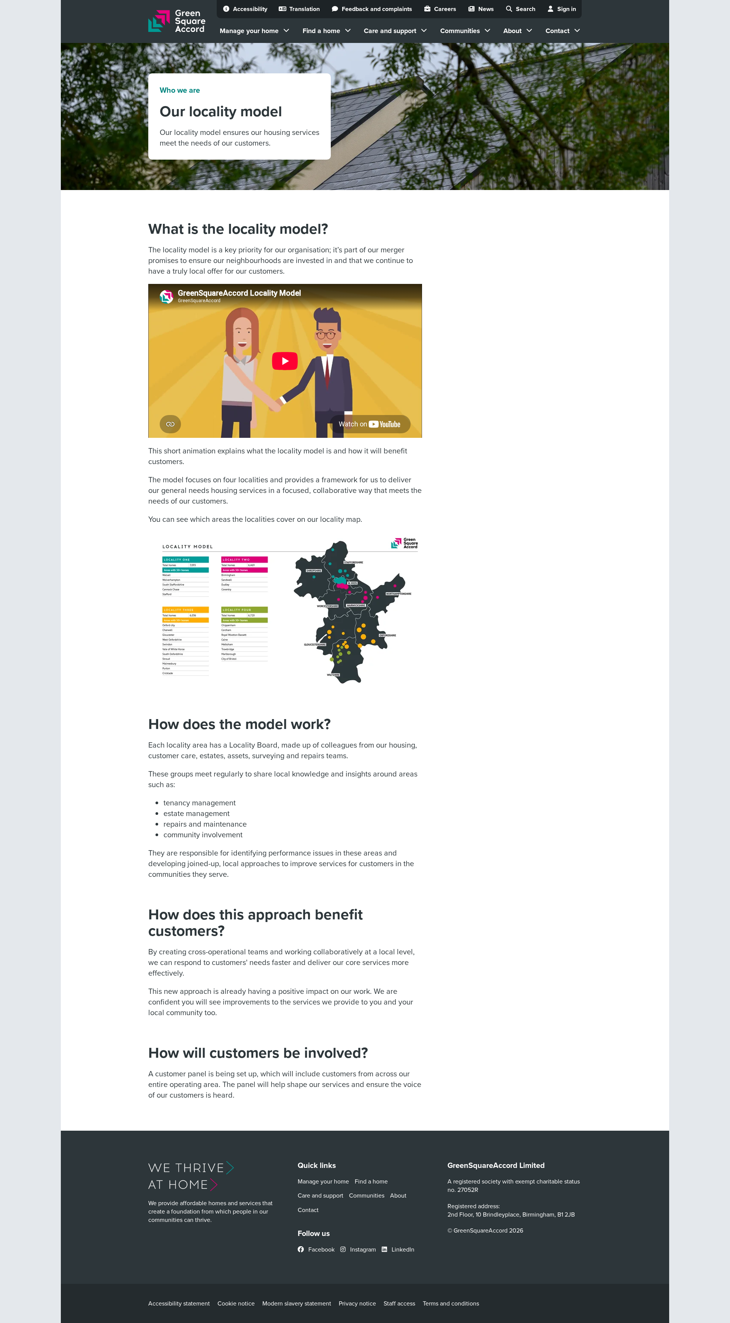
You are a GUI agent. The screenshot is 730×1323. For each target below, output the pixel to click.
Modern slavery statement (296, 1303)
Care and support (390, 30)
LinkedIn (402, 1249)
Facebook (321, 1249)
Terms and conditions (451, 1303)
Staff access (399, 1303)
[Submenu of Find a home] (347, 30)
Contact (558, 30)
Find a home (321, 30)
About (512, 30)
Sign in (566, 9)
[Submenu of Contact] (577, 30)
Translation (304, 9)
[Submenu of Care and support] (423, 30)
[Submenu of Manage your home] (286, 30)
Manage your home (249, 30)
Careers (445, 9)
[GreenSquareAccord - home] (176, 21)
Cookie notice (236, 1303)
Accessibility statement (179, 1303)
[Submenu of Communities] (487, 30)
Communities (460, 30)
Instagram (362, 1249)
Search (525, 9)
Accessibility (250, 9)
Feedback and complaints (377, 9)
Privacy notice (357, 1303)
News (486, 9)
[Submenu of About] (529, 30)
